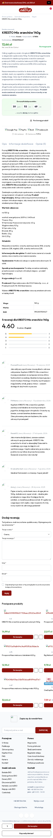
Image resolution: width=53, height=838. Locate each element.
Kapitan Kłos (7, 753)
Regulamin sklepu (34, 753)
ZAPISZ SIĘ (43, 730)
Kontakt (5, 763)
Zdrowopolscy (8, 749)
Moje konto (32, 743)
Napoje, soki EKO (8, 789)
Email (4, 574)
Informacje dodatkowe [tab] (21, 143)
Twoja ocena (7, 530)
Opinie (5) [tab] (41, 143)
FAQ (3, 756)
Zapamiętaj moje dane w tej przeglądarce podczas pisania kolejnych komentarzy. (27, 586)
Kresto (18, 37)
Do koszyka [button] (17, 637)
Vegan (34, 17)
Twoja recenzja (8, 538)
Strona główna (7, 17)
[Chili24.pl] (25, 9)
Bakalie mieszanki (8, 29)
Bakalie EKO (6, 772)
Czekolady (6, 792)
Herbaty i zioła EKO (9, 786)
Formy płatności (34, 746)
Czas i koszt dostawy (36, 756)
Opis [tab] (4, 143)
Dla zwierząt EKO (9, 782)
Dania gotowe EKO (9, 776)
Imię (4, 563)
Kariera (5, 759)
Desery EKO (6, 779)
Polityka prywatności (36, 763)
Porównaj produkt (40, 120)
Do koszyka (32, 826)
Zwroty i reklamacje (35, 759)
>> (49, 2)
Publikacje (6, 746)
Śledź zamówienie (35, 749)
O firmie (5, 743)
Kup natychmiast (26, 833)
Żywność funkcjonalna (22, 17)
